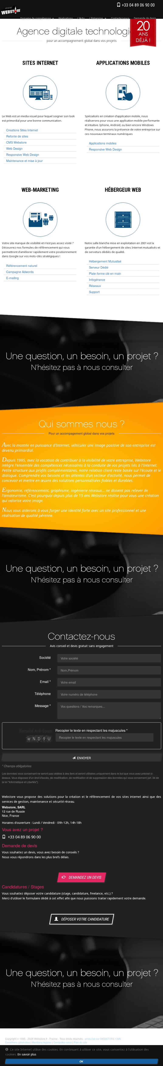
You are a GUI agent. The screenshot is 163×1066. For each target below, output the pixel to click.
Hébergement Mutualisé (105, 261)
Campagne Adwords (20, 272)
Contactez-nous (120, 18)
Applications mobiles (102, 143)
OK (81, 1061)
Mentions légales (42, 1042)
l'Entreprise (96, 18)
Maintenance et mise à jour (24, 161)
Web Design (14, 148)
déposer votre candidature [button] (84, 919)
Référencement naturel (21, 266)
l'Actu (81, 18)
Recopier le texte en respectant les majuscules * (91, 730)
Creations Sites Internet (22, 130)
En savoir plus (26, 1054)
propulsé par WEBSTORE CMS (103, 1038)
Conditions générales (17, 1042)
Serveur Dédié (98, 267)
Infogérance (97, 279)
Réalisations (66, 18)
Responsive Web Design (22, 154)
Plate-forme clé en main (105, 273)
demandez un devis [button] (83, 877)
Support (94, 292)
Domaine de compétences (36, 18)
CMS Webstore (16, 142)
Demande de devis (145, 18)
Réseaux (95, 286)
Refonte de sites (17, 136)
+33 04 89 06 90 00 (138, 5)
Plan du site (80, 1042)
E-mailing (12, 278)
